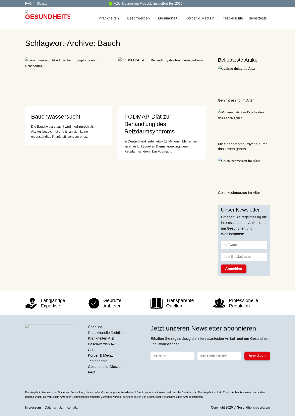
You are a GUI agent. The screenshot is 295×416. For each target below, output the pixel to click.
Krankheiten (109, 18)
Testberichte (233, 18)
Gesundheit (167, 18)
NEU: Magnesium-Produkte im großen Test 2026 (147, 3)
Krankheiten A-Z (101, 338)
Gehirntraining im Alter (236, 101)
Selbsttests (257, 18)
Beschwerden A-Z (102, 344)
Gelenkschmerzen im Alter (239, 193)
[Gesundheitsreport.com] (47, 18)
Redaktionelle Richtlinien (107, 333)
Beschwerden (138, 18)
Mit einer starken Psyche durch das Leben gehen (243, 146)
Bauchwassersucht (55, 116)
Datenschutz (54, 407)
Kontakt (72, 407)
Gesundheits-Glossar (105, 367)
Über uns (95, 327)
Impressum (33, 407)
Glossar (42, 3)
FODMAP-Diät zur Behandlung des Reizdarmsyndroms (149, 124)
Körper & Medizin (200, 18)
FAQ (28, 3)
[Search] (268, 3)
